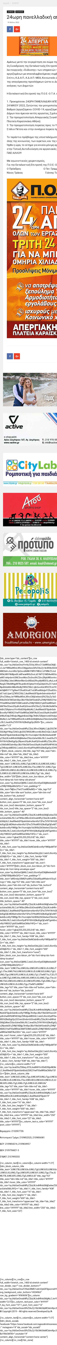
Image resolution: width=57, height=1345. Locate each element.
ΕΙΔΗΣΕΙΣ (19, 12)
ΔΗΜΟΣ (15, 3)
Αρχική (6, 3)
